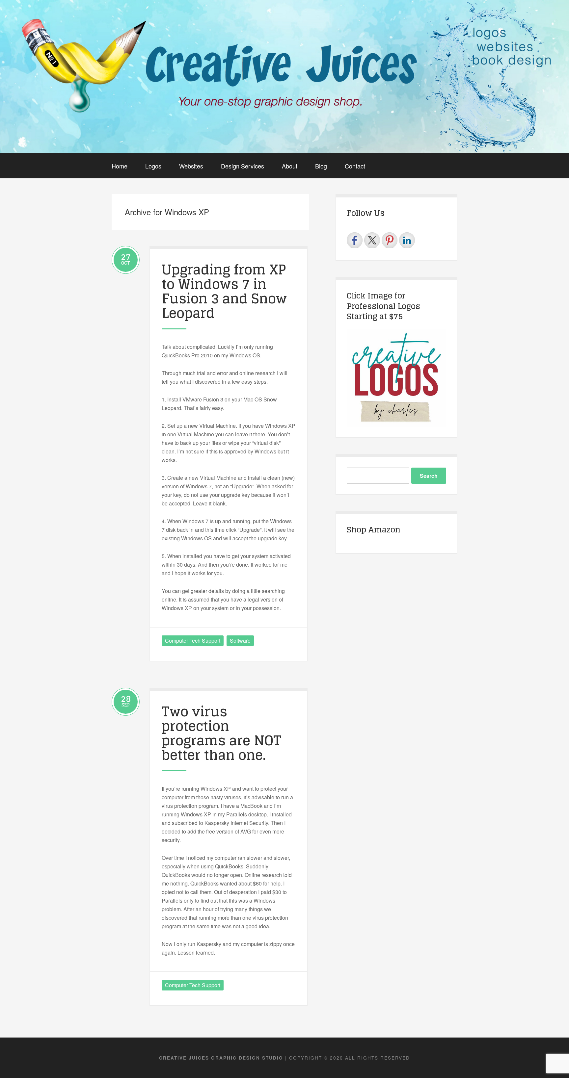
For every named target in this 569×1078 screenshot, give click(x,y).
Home (119, 166)
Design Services (242, 166)
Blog (321, 166)
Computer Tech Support (192, 640)
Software (240, 640)
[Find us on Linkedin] (407, 240)
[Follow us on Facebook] (355, 240)
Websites (191, 166)
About (289, 166)
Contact (355, 166)
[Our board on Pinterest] (389, 240)
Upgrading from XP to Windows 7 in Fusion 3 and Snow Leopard (224, 291)
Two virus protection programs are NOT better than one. (221, 733)
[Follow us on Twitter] (372, 240)
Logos (153, 166)
